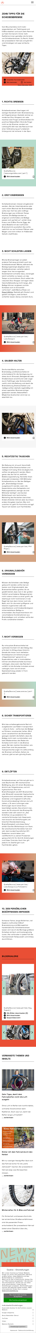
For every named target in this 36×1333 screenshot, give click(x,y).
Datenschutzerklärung (10, 1291)
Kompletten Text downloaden (16, 80)
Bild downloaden (12, 82)
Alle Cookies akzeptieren (18, 1300)
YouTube (5, 1318)
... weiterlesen (7, 1118)
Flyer (25, 222)
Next (32, 988)
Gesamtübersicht (13, 1018)
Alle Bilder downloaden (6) (17, 1013)
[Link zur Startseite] (2, 2)
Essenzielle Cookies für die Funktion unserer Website (17, 1309)
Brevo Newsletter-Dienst (10, 1315)
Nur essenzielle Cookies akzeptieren (18, 1296)
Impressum (13, 1330)
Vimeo (4, 1321)
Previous (4, 988)
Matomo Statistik (8, 1324)
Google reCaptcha (8, 1312)
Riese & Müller (7, 292)
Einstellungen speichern (18, 1326)
